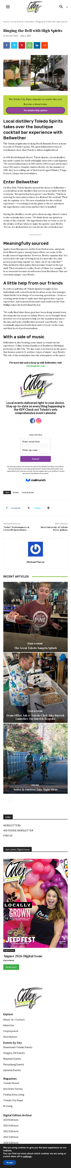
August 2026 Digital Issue (22, 956)
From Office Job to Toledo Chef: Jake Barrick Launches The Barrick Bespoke (36, 717)
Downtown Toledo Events (17, 1047)
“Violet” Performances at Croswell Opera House (16, 528)
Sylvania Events (12, 1070)
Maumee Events (12, 1058)
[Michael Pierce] (35, 549)
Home (6, 21)
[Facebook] (6, 45)
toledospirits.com (35, 366)
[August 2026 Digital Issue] (35, 904)
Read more (11, 967)
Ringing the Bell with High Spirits (52, 21)
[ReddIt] (44, 45)
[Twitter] (14, 45)
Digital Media (8, 960)
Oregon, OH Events (14, 1053)
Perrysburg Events (13, 1064)
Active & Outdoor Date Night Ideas (35, 789)
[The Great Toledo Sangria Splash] (35, 617)
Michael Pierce (12, 36)
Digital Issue (9, 950)
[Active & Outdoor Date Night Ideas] (35, 758)
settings (27, 1156)
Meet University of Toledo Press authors (54, 528)
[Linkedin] (37, 45)
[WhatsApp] (29, 45)
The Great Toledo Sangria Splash (35, 648)
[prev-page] (5, 799)
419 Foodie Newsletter (18, 830)
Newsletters (12, 825)
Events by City (12, 1043)
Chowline (29, 21)
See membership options (35, 110)
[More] (48, 508)
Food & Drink (17, 21)
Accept (9, 1162)
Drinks (16, 492)
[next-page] (11, 799)
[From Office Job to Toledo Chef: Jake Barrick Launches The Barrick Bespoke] (35, 688)
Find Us (7, 835)
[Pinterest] (21, 45)
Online (35, 785)
